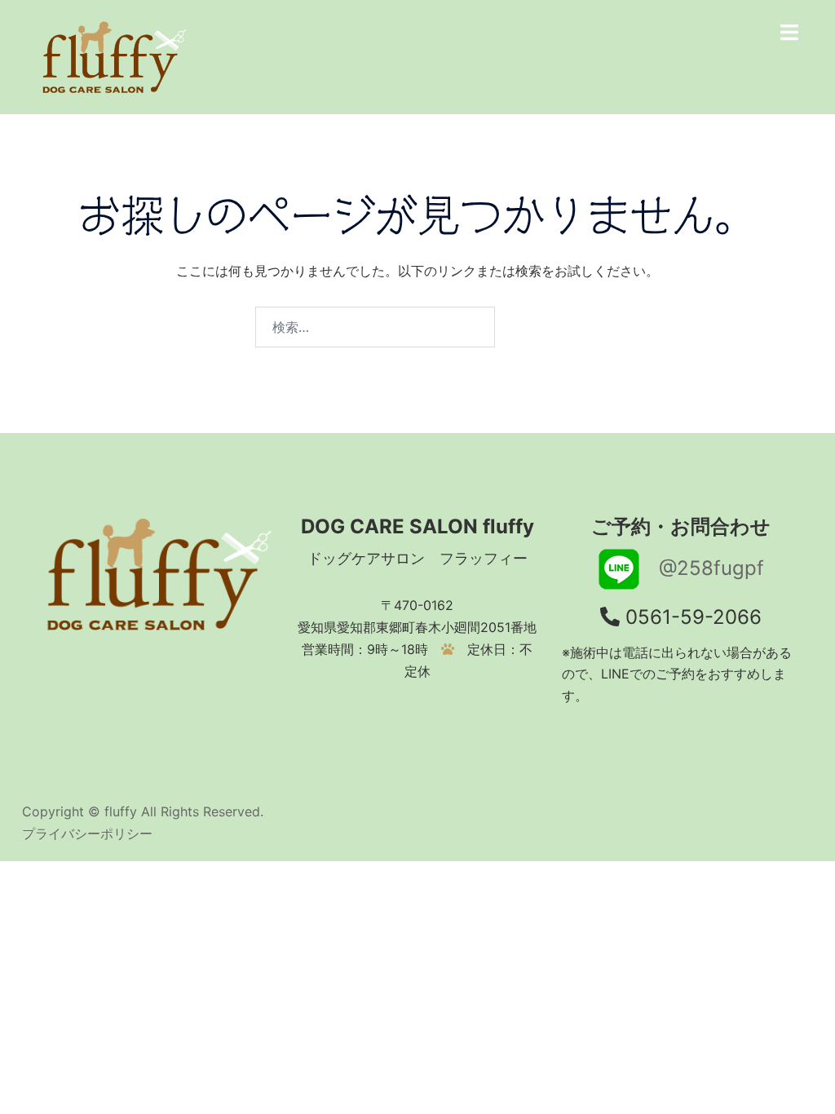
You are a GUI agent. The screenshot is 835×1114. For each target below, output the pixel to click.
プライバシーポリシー (87, 833)
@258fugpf (701, 568)
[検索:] (375, 327)
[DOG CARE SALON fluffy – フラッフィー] (111, 55)
